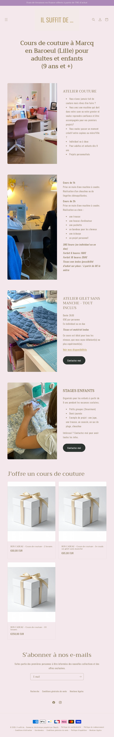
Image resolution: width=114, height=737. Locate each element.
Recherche (34, 691)
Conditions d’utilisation (23, 730)
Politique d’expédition (79, 730)
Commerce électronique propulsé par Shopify (42, 727)
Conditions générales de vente (54, 691)
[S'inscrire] (80, 676)
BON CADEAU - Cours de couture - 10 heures (28, 628)
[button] (6, 19)
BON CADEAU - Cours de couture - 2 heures (31, 546)
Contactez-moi (74, 360)
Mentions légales (77, 691)
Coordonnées (39, 730)
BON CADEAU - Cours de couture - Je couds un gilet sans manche (82, 547)
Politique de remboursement (94, 727)
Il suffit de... (21, 727)
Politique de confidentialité (71, 727)
